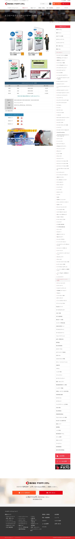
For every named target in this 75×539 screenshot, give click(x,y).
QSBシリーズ (59, 204)
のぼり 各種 (58, 313)
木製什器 (33, 521)
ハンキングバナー (60, 276)
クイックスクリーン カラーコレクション (63, 254)
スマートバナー (60, 138)
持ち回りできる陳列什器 (61, 420)
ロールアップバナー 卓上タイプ (63, 129)
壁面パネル (58, 49)
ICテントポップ (60, 297)
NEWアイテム (59, 29)
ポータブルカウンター (60, 309)
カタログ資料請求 (25, 492)
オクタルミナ (58, 401)
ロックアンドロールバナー (62, 102)
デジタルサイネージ (60, 329)
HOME (50, 22)
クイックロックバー (60, 172)
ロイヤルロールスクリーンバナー (63, 92)
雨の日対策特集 (59, 345)
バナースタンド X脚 (60, 295)
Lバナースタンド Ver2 (61, 219)
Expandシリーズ (59, 306)
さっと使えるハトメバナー (62, 179)
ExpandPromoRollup (61, 132)
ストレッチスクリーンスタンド (62, 202)
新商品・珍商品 (42, 7)
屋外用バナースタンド (61, 60)
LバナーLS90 (59, 153)
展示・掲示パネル (59, 45)
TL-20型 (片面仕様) (60, 224)
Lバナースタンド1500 (61, 264)
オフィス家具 (58, 436)
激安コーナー (58, 423)
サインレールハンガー (61, 283)
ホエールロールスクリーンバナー (63, 117)
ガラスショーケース (60, 39)
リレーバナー (59, 229)
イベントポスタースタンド (62, 300)
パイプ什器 (58, 430)
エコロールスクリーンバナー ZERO (62, 280)
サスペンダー (59, 259)
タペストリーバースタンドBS (62, 163)
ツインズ (58, 107)
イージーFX (59, 189)
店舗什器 (58, 365)
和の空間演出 (58, 410)
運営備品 (58, 342)
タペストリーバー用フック (62, 248)
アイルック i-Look (60, 112)
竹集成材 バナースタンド (61, 290)
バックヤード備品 (59, 388)
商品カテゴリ (25, 7)
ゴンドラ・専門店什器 (60, 322)
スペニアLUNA (59, 72)
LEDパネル (58, 355)
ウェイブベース (60, 97)
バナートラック (60, 250)
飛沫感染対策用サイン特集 (61, 384)
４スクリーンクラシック (61, 288)
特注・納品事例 (50, 7)
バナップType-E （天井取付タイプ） (63, 274)
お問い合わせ (66, 3)
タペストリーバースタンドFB (62, 161)
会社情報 (69, 0)
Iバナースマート (60, 285)
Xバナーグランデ (60, 184)
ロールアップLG (60, 122)
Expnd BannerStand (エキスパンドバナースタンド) (63, 135)
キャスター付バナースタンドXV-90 (63, 169)
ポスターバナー (60, 192)
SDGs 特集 (58, 407)
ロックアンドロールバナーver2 (62, 100)
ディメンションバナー (61, 148)
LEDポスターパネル (10, 525)
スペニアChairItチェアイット (62, 65)
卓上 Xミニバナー (60, 256)
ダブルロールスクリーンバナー (62, 90)
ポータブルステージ (60, 332)
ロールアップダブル (60, 239)
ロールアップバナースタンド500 (63, 261)
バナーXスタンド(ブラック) (62, 266)
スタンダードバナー (60, 83)
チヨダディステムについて (13, 7)
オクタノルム (58, 397)
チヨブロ (66, 7)
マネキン (58, 368)
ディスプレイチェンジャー (62, 67)
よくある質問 (64, 0)
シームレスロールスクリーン (62, 75)
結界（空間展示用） (60, 339)
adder (58, 197)
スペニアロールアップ (61, 70)
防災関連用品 (58, 446)
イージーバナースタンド (61, 241)
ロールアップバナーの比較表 (62, 55)
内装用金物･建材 (59, 394)
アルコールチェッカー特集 (61, 417)
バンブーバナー (60, 187)
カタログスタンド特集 (60, 358)
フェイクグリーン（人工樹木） (62, 404)
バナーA (58, 194)
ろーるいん (59, 105)
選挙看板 (58, 427)
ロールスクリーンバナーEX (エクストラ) (63, 245)
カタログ (58, 7)
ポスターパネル (59, 348)
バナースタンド (58, 22)
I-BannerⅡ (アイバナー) (61, 146)
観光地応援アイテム (60, 433)
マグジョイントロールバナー (62, 95)
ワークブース (58, 443)
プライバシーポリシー (9, 537)
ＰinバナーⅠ (59, 231)
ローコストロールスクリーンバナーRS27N (63, 78)
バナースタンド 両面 (61, 62)
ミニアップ (59, 127)
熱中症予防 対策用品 (60, 449)
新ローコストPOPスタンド (62, 214)
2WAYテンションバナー (61, 199)
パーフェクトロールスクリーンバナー (63, 87)
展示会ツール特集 (59, 319)
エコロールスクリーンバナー (62, 81)
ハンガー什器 (58, 371)
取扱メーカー (33, 7)
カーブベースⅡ (60, 110)
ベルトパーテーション (60, 335)
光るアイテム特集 (59, 36)
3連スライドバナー (60, 177)
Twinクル (58, 293)
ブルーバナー (59, 156)
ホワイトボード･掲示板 (60, 352)
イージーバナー (60, 141)
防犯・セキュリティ (60, 381)
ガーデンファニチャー (60, 378)
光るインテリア (59, 440)
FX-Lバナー (59, 151)
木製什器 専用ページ (60, 326)
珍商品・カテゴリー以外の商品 (62, 391)
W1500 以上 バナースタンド (62, 57)
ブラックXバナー (60, 182)
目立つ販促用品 (59, 316)
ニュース (57, 517)
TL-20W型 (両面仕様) (61, 226)
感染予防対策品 (22, 529)
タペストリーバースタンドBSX (62, 165)
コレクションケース (60, 42)
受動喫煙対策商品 (59, 414)
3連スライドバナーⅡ (61, 234)
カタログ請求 (57, 3)
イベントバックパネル (60, 303)
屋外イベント (58, 32)
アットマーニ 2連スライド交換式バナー (63, 270)
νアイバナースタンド (61, 143)
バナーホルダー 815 (60, 209)
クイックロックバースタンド (62, 174)
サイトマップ (17, 537)
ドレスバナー (59, 221)
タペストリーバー (60, 158)
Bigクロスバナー (60, 236)
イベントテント (22, 518)
